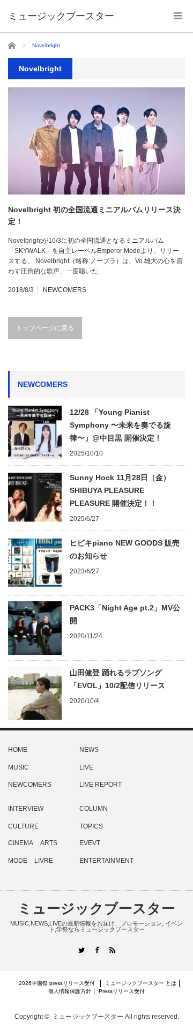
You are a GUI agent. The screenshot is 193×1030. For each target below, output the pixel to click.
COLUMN (93, 808)
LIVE (86, 767)
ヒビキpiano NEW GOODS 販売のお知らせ (125, 549)
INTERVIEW (25, 808)
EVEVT (89, 843)
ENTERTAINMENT (106, 860)
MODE (17, 860)
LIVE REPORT (100, 784)
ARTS (48, 843)
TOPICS (91, 826)
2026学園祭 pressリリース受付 (59, 983)
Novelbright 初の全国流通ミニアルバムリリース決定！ (94, 215)
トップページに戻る (45, 328)
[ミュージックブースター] (61, 16)
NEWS (89, 749)
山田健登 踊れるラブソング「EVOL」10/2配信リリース (117, 679)
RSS (112, 950)
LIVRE (43, 860)
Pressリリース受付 (122, 991)
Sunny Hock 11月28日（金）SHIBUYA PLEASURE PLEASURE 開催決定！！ (120, 490)
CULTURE (23, 826)
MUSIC (18, 767)
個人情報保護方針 (69, 991)
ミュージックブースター (96, 908)
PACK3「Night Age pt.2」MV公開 (125, 614)
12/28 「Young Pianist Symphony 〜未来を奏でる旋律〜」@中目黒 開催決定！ (120, 425)
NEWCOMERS (64, 290)
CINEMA (20, 843)
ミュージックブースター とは (140, 983)
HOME (17, 749)
